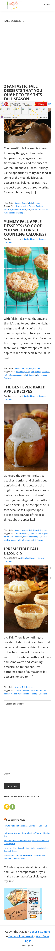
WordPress (42, 936)
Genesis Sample (40, 932)
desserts (7, 209)
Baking (17, 203)
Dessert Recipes (36, 206)
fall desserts (9, 212)
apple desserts (22, 533)
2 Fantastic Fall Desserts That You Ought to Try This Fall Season (23, 92)
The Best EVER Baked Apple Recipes (25, 389)
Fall (30, 203)
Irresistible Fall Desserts (21, 551)
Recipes (36, 203)
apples (31, 371)
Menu (48, 4)
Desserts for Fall (19, 209)
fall (28, 209)
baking (38, 371)
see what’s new (15, 819)
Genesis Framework (21, 936)
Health (36, 530)
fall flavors (38, 540)
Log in (27, 941)
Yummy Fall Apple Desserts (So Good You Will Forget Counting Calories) (25, 228)
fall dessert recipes (39, 209)
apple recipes (21, 371)
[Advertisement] (27, 55)
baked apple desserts (13, 536)
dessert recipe (22, 206)
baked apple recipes (31, 536)
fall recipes (20, 212)
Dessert (24, 203)
